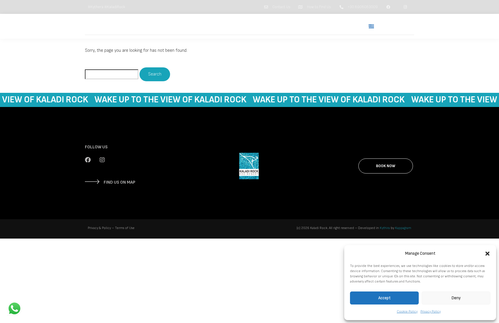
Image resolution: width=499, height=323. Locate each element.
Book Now (396, 26)
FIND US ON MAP (119, 182)
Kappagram (403, 228)
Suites (269, 26)
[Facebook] (88, 160)
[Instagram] (102, 160)
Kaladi (293, 26)
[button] (487, 253)
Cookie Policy (407, 311)
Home (245, 26)
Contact (347, 26)
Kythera (319, 26)
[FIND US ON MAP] (92, 181)
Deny (456, 298)
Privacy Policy (430, 311)
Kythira (385, 228)
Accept (384, 298)
